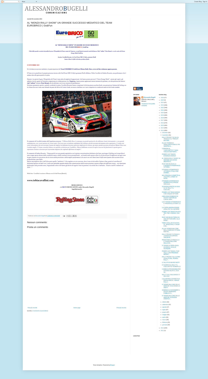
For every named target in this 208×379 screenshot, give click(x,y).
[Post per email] (64, 215)
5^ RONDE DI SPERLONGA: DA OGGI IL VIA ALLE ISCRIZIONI (170, 247)
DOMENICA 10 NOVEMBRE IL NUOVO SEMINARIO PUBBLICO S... (171, 291)
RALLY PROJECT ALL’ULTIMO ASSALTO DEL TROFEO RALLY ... (171, 258)
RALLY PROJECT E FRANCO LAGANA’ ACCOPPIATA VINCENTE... (171, 236)
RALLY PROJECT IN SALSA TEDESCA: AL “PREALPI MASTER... (170, 139)
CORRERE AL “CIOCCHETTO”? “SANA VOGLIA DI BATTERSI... (170, 150)
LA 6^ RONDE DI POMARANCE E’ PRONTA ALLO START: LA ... (171, 203)
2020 (162, 112)
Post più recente (32, 307)
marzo (164, 319)
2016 (162, 123)
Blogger (112, 365)
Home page (76, 307)
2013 (162, 130)
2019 (162, 115)
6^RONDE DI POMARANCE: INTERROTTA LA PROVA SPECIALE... (170, 182)
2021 (162, 110)
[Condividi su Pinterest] (76, 216)
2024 (162, 102)
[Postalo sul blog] (69, 216)
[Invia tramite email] (67, 216)
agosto (164, 307)
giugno (164, 312)
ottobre (164, 302)
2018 (162, 118)
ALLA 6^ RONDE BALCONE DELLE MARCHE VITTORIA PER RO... (171, 230)
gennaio (164, 325)
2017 (162, 120)
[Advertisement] (77, 290)
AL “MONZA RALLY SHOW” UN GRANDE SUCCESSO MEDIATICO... (171, 160)
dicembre (165, 132)
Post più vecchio (121, 307)
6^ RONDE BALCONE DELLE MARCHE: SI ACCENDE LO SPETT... (171, 286)
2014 (162, 128)
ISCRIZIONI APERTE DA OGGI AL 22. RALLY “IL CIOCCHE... (171, 188)
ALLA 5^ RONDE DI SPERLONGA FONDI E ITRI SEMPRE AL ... (171, 144)
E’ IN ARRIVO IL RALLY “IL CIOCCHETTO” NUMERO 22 (171, 265)
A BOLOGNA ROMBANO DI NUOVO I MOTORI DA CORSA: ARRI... (170, 198)
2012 (162, 328)
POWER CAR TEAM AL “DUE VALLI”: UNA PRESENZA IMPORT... (170, 252)
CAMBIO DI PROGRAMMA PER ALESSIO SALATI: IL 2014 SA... (171, 270)
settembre (165, 304)
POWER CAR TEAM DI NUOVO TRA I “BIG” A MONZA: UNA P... (171, 213)
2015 (162, 125)
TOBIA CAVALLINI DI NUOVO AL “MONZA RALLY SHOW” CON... (171, 224)
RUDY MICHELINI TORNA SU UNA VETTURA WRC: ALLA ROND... (171, 219)
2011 (162, 330)
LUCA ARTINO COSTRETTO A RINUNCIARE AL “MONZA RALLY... (171, 280)
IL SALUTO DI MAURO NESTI (171, 262)
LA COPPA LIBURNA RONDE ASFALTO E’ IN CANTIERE (170, 208)
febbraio (164, 322)
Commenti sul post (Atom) (40, 311)
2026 (162, 97)
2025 (162, 100)
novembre (165, 135)
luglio (164, 309)
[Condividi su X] (72, 216)
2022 (162, 107)
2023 (162, 105)
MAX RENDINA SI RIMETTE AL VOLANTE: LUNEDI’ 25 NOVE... (171, 177)
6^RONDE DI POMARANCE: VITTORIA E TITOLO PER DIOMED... (170, 171)
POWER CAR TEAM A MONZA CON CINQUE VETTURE (171, 192)
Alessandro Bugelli (149, 97)
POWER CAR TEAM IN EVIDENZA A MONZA (169, 155)
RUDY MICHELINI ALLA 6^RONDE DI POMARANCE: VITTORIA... (171, 165)
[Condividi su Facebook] (74, 216)
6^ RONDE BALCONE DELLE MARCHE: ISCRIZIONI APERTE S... (171, 297)
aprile (164, 317)
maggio (164, 314)
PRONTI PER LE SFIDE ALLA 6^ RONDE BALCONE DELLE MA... (170, 241)
